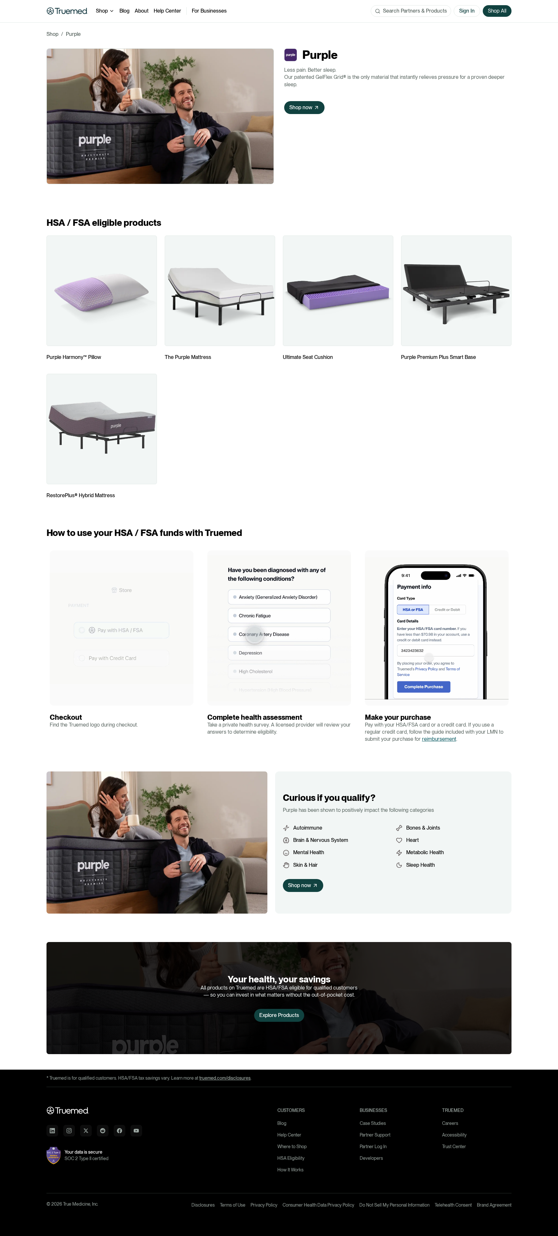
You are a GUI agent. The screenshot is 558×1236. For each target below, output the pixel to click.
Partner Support (375, 1134)
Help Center (167, 11)
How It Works (290, 1169)
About (142, 11)
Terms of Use (232, 1205)
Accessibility (454, 1134)
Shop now (300, 107)
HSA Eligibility (291, 1158)
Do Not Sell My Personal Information (394, 1205)
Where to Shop (292, 1146)
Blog (124, 11)
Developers (371, 1158)
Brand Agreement (494, 1205)
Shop (102, 11)
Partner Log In (373, 1146)
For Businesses (209, 11)
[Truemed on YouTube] (136, 1130)
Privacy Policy (264, 1205)
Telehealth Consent (453, 1205)
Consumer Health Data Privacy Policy (318, 1205)
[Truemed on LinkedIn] (52, 1130)
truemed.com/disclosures (225, 1078)
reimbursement (439, 739)
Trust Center (454, 1146)
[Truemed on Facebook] (119, 1130)
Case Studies (373, 1123)
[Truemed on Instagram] (69, 1130)
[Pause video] (56, 699)
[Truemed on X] (86, 1130)
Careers (450, 1123)
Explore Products (279, 1015)
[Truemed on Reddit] (102, 1130)
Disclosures (203, 1205)
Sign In (467, 11)
